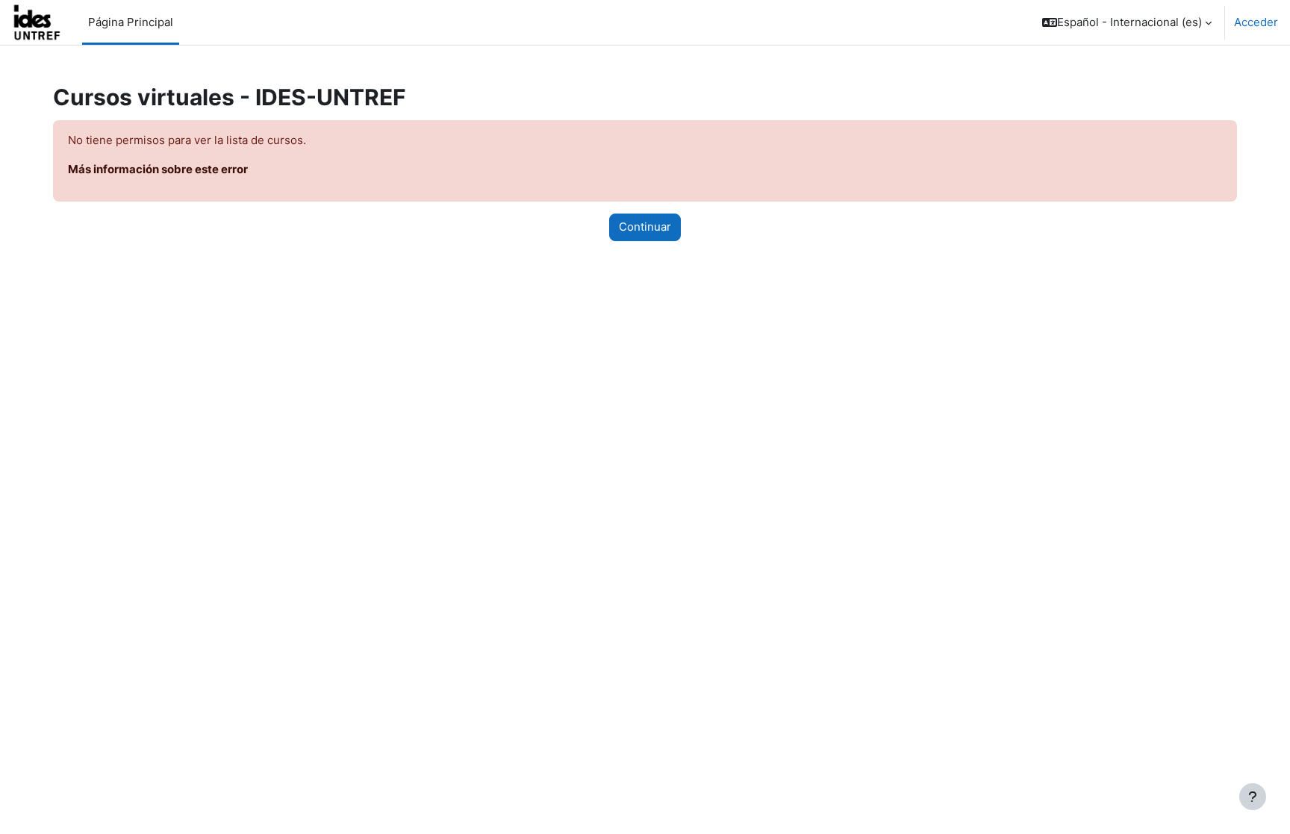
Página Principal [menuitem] (130, 22)
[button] (1126, 22)
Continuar (645, 227)
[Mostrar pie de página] (1252, 796)
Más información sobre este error (158, 169)
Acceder (1256, 22)
